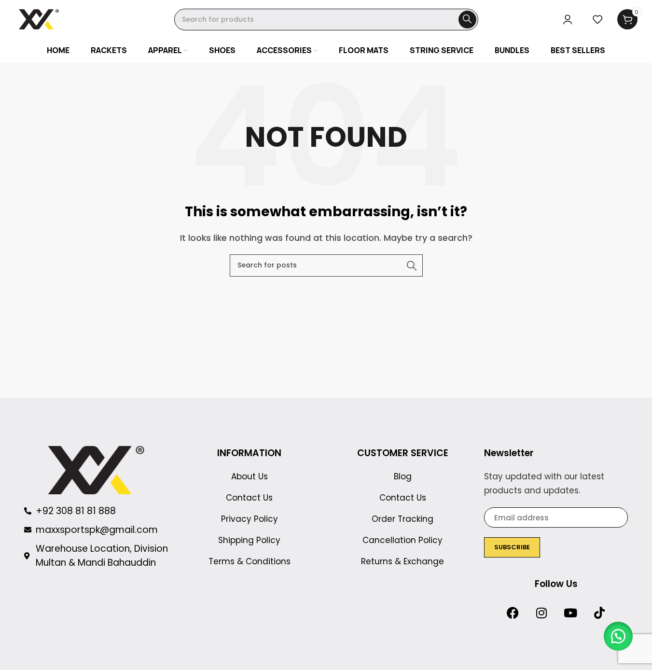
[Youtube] (570, 612)
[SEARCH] (467, 19)
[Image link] (96, 469)
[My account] (568, 19)
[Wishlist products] (597, 19)
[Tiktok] (599, 612)
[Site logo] (39, 18)
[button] (618, 636)
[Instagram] (541, 612)
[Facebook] (512, 612)
